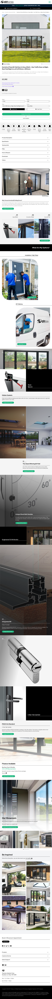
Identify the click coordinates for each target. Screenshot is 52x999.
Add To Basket (26, 118)
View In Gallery (7, 64)
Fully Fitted (39, 109)
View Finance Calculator (8, 776)
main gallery (28, 858)
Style (3, 104)
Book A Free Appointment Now (10, 827)
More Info (4, 773)
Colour (28, 104)
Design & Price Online (26, 114)
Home (3, 12)
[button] (25, 182)
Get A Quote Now (45, 240)
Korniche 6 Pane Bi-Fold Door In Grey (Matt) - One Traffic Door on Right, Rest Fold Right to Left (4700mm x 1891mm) (33, 12)
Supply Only (14, 109)
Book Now (6, 941)
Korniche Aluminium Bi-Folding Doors (10, 12)
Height (28, 99)
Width (3, 99)
